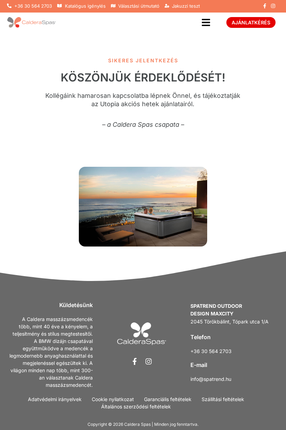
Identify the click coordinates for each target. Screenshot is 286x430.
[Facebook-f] (264, 5)
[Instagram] (273, 5)
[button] (206, 22)
